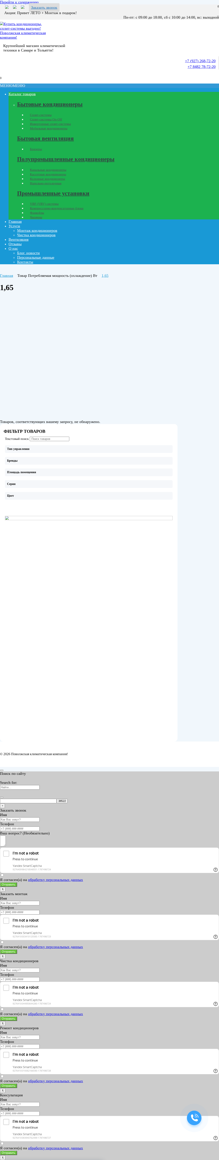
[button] (12, 86)
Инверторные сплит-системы (50, 124)
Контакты (25, 262)
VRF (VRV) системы (44, 204)
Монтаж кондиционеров (37, 230)
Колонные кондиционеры (47, 179)
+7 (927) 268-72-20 (200, 61)
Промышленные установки (53, 193)
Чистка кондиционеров (36, 235)
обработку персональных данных (55, 880)
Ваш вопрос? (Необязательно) (25, 833)
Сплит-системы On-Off (46, 119)
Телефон (7, 824)
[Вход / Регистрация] (3, 74)
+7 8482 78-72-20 (202, 67)
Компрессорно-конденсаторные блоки (56, 208)
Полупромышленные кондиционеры (65, 159)
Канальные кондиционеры (48, 170)
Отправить (8, 884)
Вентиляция (18, 239)
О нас (13, 248)
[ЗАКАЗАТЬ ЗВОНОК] (194, 1118)
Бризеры (36, 149)
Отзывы (15, 244)
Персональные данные (35, 257)
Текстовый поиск (17, 439)
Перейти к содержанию (19, 2)
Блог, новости (28, 253)
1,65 (105, 275)
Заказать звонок (44, 7)
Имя (3, 815)
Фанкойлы (37, 212)
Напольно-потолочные (46, 183)
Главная (15, 221)
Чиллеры (36, 217)
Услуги (14, 226)
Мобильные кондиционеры (48, 128)
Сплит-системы (41, 115)
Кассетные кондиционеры (48, 174)
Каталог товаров (22, 94)
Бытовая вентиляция (45, 138)
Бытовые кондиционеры (50, 104)
